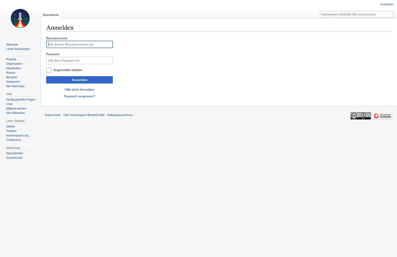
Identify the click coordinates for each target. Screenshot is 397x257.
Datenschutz (53, 115)
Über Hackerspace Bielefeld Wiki (84, 115)
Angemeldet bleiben (67, 70)
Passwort (53, 54)
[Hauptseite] (20, 18)
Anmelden (80, 80)
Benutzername (57, 38)
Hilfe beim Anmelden (79, 89)
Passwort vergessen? (79, 96)
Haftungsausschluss (120, 115)
